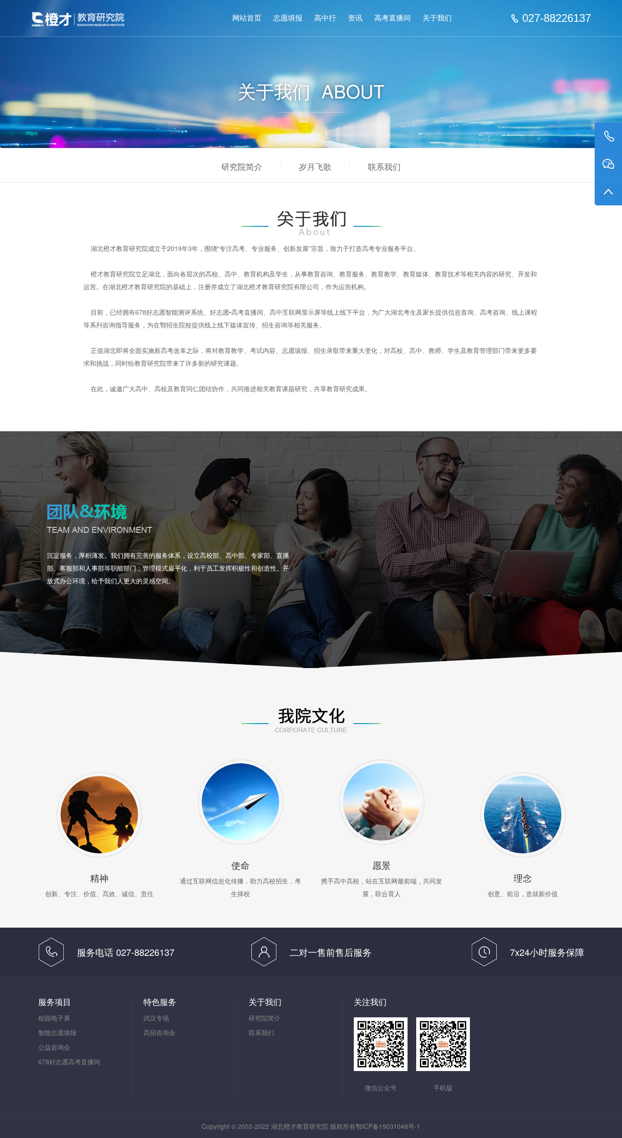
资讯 (355, 18)
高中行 (325, 18)
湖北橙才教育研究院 (96, 19)
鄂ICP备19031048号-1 (388, 1126)
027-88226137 (556, 18)
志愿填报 (287, 18)
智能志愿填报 (57, 1032)
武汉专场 (156, 1017)
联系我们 (384, 166)
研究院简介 (241, 166)
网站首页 (246, 18)
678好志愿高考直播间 (69, 1061)
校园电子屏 (54, 1017)
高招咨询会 (159, 1032)
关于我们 (437, 18)
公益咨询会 (54, 1046)
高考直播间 (392, 18)
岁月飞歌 (315, 166)
